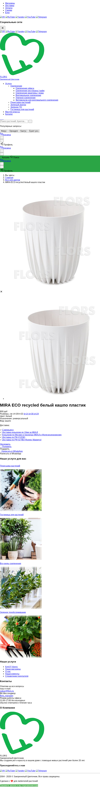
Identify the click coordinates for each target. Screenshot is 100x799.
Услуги (8, 83)
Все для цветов (12, 180)
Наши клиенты (12, 674)
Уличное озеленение (26, 98)
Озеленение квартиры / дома (30, 93)
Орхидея (13, 131)
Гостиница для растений (22, 109)
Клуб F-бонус (11, 667)
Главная (9, 177)
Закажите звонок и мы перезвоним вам (19, 785)
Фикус (4, 131)
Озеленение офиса (25, 88)
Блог (7, 12)
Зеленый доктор (18, 105)
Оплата (8, 8)
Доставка (9, 5)
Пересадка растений (20, 102)
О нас (8, 671)
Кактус (23, 131)
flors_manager (6, 696)
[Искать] (30, 121)
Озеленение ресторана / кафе (30, 91)
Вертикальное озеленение (28, 95)
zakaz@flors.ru (7, 691)
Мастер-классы (12, 112)
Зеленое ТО (16, 107)
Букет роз (33, 131)
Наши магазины (13, 669)
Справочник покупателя (16, 676)
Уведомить (5, 444)
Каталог (9, 114)
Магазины (10, 3)
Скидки (8, 10)
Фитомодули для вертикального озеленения (37, 100)
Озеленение (16, 86)
